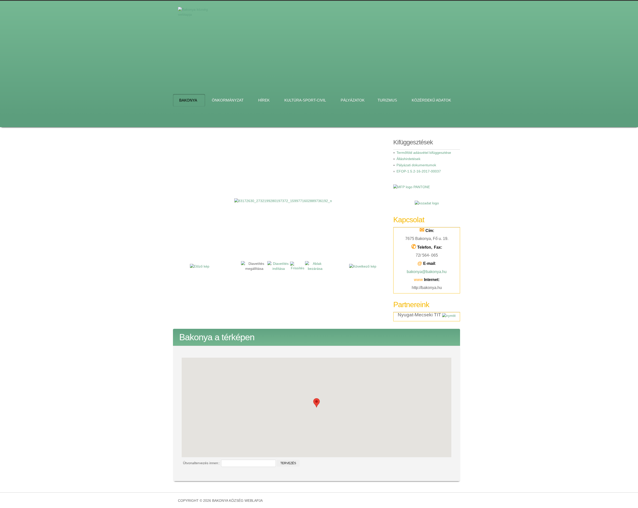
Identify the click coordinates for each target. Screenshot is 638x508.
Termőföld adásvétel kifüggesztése (424, 153)
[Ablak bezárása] (315, 266)
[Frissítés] (297, 266)
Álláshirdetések (408, 159)
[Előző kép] (199, 266)
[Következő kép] (362, 266)
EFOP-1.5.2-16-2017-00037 (419, 171)
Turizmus (387, 100)
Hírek (264, 100)
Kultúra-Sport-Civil (305, 100)
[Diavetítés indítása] (278, 266)
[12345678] (340, 44)
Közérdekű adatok (431, 100)
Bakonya (188, 100)
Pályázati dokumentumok (416, 165)
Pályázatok (353, 100)
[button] (316, 402)
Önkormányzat (227, 100)
